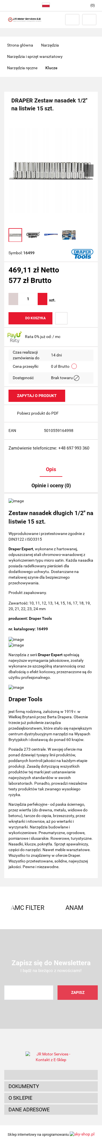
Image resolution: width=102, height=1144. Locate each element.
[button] (51, 1075)
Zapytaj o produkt (37, 395)
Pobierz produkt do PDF (38, 413)
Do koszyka (35, 318)
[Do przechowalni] (61, 318)
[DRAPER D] (82, 253)
